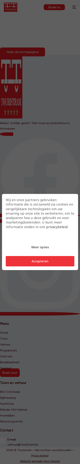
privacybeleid (57, 227)
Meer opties (40, 247)
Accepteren (40, 261)
